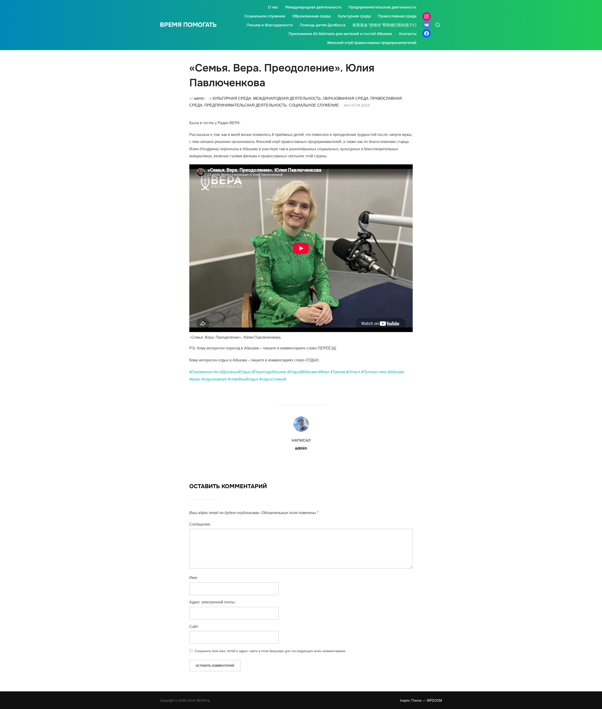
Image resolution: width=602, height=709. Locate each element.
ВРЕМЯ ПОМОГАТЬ (188, 25)
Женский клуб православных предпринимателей (371, 42)
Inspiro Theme (411, 700)
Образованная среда (311, 16)
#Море (323, 371)
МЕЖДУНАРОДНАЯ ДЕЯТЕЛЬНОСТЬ (287, 98)
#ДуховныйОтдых (235, 371)
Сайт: (194, 626)
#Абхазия (396, 371)
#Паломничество (204, 371)
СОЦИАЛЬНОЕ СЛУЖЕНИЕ (314, 105)
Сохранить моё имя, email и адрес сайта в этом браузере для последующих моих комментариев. (270, 650)
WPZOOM (434, 700)
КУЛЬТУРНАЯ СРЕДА (232, 98)
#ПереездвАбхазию (269, 371)
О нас (273, 7)
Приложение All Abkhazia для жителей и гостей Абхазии (340, 33)
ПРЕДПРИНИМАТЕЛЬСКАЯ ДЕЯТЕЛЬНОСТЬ (245, 105)
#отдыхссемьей (272, 379)
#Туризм (337, 371)
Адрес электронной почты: (212, 602)
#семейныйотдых (243, 379)
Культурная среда (354, 16)
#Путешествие (374, 371)
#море (194, 379)
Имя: (193, 577)
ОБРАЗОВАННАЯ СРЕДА (345, 98)
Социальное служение (264, 16)
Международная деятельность (313, 7)
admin (199, 98)
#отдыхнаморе (214, 379)
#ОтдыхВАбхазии (302, 371)
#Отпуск (353, 371)
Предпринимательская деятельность (382, 7)
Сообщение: (200, 524)
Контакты (407, 33)
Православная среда (397, 16)
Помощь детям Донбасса (322, 25)
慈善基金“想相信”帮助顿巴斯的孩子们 (384, 25)
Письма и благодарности (270, 25)
